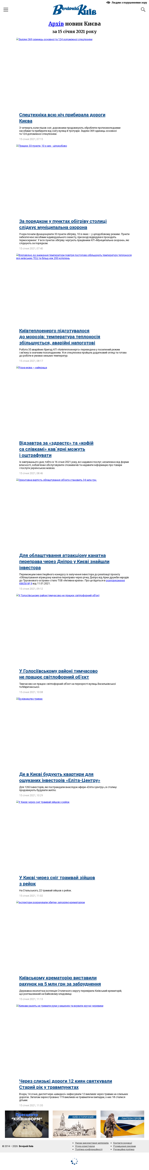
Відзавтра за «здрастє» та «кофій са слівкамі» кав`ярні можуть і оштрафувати (56, 449)
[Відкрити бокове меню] (6, 10)
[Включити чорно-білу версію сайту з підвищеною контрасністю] (126, 2)
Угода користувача (85, 1146)
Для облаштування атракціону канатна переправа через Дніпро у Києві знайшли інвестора (64, 561)
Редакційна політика (123, 1149)
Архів (56, 24)
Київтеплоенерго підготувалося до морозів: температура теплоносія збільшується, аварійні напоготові (59, 337)
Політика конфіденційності (88, 1149)
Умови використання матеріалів (92, 1143)
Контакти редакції (122, 1143)
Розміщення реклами (124, 1146)
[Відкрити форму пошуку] (143, 10)
